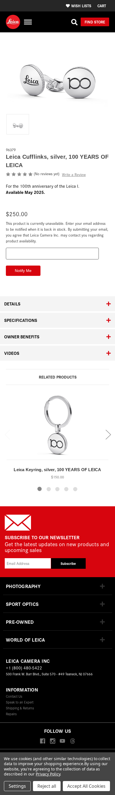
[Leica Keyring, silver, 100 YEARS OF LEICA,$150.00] (57, 427)
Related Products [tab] (57, 377)
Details (12, 303)
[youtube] (62, 741)
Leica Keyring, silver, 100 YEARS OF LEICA (57, 469)
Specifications (20, 320)
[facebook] (42, 741)
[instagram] (53, 741)
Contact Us (14, 696)
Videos (11, 353)
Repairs (11, 713)
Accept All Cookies (86, 786)
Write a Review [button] (74, 174)
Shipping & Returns (20, 707)
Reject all (46, 786)
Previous (7, 434)
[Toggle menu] (27, 22)
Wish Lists (81, 5)
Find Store (95, 22)
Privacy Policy (48, 774)
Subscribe (68, 563)
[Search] (74, 22)
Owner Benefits (21, 336)
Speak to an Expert (19, 702)
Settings (17, 786)
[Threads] (72, 741)
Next (108, 434)
